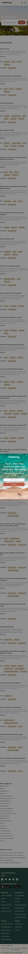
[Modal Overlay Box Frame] (14, 477)
